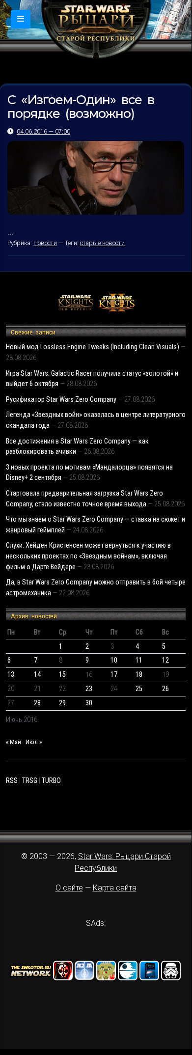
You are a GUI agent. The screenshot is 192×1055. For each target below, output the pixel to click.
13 (10, 674)
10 (113, 660)
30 (88, 703)
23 (88, 689)
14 (37, 674)
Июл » (34, 742)
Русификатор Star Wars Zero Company (61, 399)
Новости (45, 243)
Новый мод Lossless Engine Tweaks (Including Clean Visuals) (92, 347)
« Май (13, 742)
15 (62, 674)
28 (37, 703)
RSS (12, 781)
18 (139, 674)
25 (139, 689)
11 (139, 660)
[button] (20, 19)
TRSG (29, 781)
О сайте (69, 887)
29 (62, 703)
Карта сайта (115, 887)
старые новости (102, 243)
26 (165, 689)
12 (165, 660)
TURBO (51, 781)
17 (113, 674)
